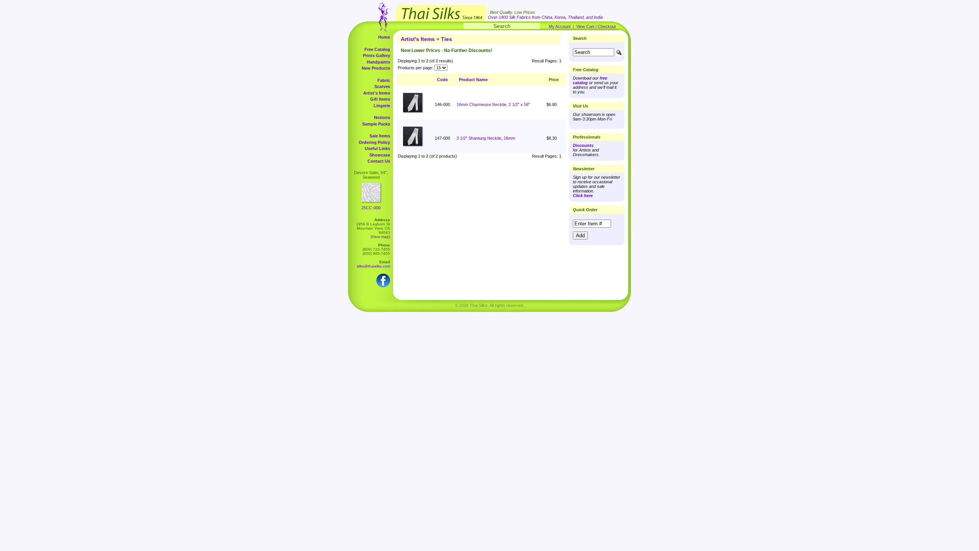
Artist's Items (376, 93)
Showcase (379, 155)
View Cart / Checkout (596, 26)
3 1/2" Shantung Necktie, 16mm (486, 138)
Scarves (382, 86)
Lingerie (382, 105)
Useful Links (377, 148)
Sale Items (379, 136)
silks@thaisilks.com (373, 266)
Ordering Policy (374, 142)
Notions (382, 117)
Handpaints (378, 62)
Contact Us (379, 161)
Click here (583, 195)
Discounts (583, 145)
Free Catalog (377, 49)
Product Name (473, 79)
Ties (446, 39)
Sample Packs (376, 124)
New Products (376, 68)
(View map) (380, 237)
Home (384, 37)
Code (442, 79)
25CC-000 (371, 207)
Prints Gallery (376, 55)
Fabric (383, 80)
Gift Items (380, 99)
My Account (560, 26)
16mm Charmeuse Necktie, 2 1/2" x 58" (493, 104)
